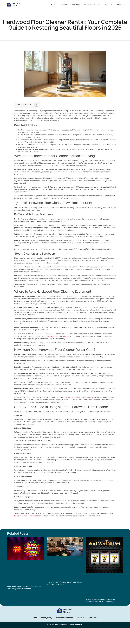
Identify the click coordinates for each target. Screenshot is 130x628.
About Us (108, 4)
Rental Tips (76, 4)
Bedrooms (64, 4)
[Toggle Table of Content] (35, 105)
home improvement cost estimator (80, 397)
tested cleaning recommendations (27, 516)
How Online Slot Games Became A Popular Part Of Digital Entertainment (24, 587)
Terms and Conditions (64, 618)
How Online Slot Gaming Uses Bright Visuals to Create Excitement (64, 583)
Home (53, 4)
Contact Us (120, 4)
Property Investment (92, 4)
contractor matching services (58, 336)
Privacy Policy (46, 618)
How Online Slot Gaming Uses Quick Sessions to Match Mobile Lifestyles (100, 600)
